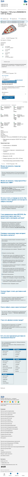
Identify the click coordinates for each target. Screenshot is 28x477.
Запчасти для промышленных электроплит (10, 441)
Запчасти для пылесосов (6, 423)
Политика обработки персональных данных (10, 404)
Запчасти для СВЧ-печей (6, 418)
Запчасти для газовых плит (7, 444)
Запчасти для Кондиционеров (7, 416)
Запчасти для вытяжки (6, 448)
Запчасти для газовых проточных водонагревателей (12, 446)
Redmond (14, 105)
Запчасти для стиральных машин (8, 412)
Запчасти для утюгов (5, 105)
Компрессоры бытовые (6, 434)
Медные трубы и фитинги (6, 453)
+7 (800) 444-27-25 (5, 462)
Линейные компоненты (6, 452)
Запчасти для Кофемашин (7, 430)
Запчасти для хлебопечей (6, 414)
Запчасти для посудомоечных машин (9, 427)
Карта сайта (3, 405)
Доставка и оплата (5, 455)
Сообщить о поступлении (9, 81)
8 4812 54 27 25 (4, 461)
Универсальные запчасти (6, 436)
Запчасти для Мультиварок (7, 432)
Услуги (2, 450)
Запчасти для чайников (6, 420)
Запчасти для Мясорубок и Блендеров (9, 428)
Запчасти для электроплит (7, 421)
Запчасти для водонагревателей (8, 425)
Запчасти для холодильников (7, 411)
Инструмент (3, 437)
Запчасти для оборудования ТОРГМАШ (9, 443)
